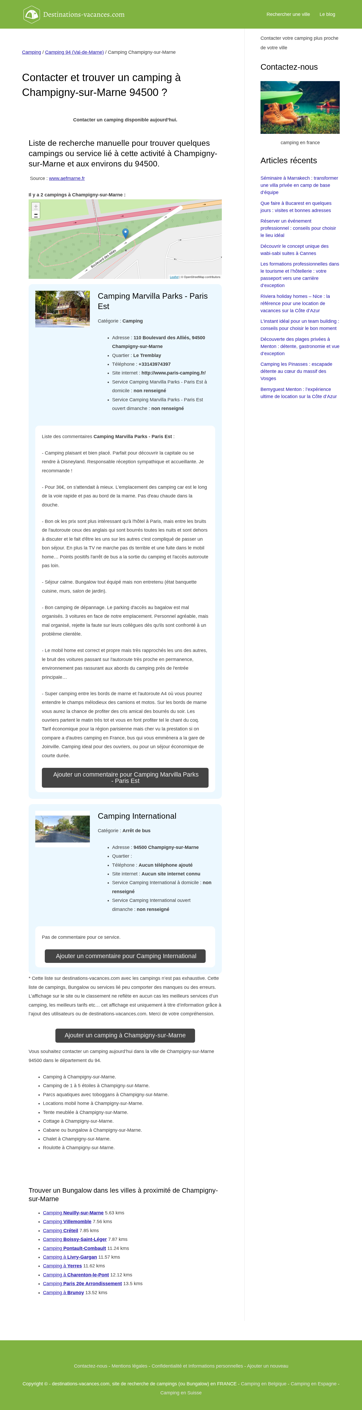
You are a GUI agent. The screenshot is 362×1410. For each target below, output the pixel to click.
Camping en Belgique (263, 1383)
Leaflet (174, 277)
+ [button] (36, 206)
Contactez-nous (90, 1366)
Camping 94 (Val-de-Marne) (74, 52)
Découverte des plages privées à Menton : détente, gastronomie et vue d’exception (300, 346)
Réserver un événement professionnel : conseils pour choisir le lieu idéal (298, 228)
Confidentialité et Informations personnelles (197, 1366)
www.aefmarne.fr (67, 178)
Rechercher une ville (288, 14)
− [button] (36, 214)
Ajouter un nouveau (267, 1366)
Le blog (327, 14)
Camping (31, 52)
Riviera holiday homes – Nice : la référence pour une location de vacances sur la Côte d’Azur (295, 303)
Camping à (70, 1257)
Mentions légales (129, 1366)
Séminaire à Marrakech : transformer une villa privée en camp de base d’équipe (299, 185)
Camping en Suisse (181, 1392)
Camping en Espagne (314, 1383)
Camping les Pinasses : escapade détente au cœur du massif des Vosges (296, 371)
